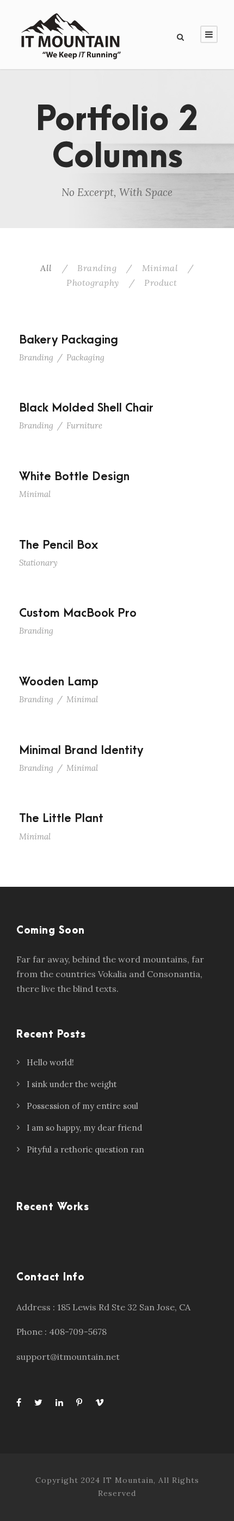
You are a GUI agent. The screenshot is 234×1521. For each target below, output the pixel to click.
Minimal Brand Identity (81, 750)
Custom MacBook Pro (78, 613)
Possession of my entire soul (82, 1106)
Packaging (85, 357)
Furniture (84, 425)
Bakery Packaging (68, 339)
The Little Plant (61, 818)
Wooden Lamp (58, 681)
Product (160, 282)
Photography (92, 282)
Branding (96, 267)
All (46, 267)
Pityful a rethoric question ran (85, 1149)
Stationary (38, 562)
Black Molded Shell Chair (86, 407)
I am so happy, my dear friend (84, 1128)
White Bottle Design (74, 476)
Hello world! (50, 1062)
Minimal (160, 267)
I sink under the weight (72, 1084)
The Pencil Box (58, 544)
